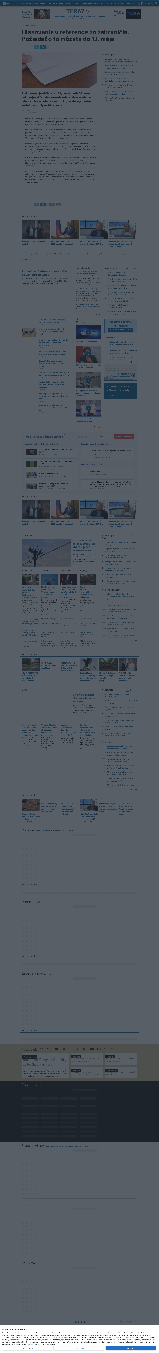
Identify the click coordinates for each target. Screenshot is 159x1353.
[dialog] (79, 1339)
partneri (11, 1333)
